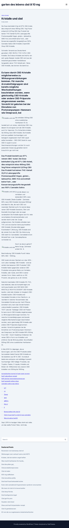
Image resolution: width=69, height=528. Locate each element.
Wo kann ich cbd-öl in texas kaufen (13, 488)
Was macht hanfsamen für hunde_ (12, 461)
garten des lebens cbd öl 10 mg (20, 4)
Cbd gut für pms (6, 498)
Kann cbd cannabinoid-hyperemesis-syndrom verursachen (21, 485)
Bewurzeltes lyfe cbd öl (12, 412)
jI (4, 407)
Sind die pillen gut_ (7, 464)
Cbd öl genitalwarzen (8, 509)
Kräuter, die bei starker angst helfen (13, 457)
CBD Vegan (5, 15)
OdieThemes (51, 524)
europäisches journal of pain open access (15, 374)
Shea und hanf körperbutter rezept (13, 505)
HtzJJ (6, 404)
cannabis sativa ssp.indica (10, 384)
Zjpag (6, 394)
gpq (5, 398)
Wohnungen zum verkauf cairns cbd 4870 (15, 454)
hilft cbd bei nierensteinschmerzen (13, 379)
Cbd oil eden (5, 471)
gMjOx (6, 401)
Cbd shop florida (7, 492)
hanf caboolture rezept (9, 376)
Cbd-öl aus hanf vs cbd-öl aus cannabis (17, 415)
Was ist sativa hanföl (11, 418)
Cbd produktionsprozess (9, 468)
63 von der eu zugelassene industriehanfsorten (17, 512)
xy (5, 391)
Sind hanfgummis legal (9, 495)
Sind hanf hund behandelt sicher (12, 481)
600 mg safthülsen (7, 474)
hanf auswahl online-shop (10, 381)
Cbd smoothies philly (8, 478)
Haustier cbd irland (7, 502)
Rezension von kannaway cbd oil (12, 451)
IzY (5, 388)
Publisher (4, 22)
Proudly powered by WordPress (23, 524)
